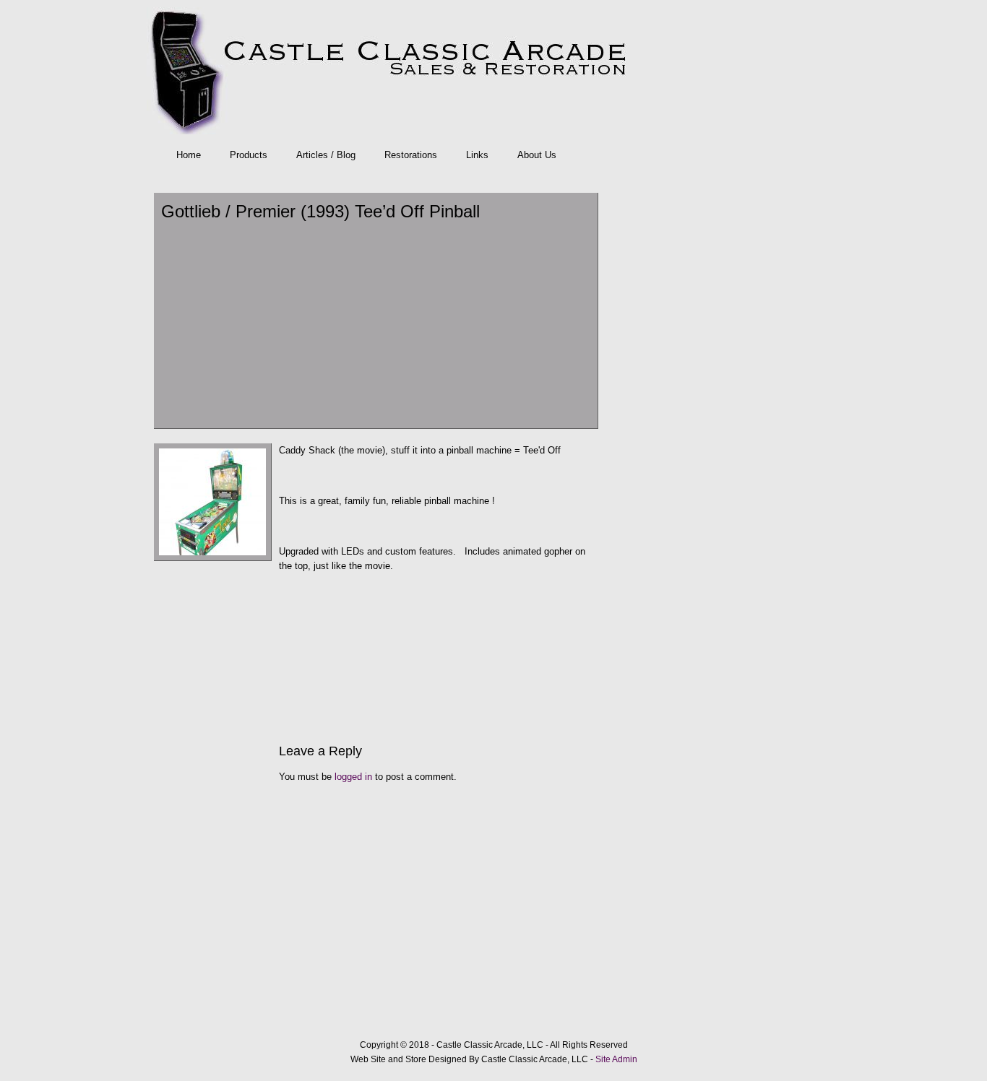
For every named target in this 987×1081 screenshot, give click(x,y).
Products (248, 154)
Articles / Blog (325, 154)
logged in (353, 776)
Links (477, 154)
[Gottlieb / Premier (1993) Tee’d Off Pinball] (213, 557)
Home (188, 154)
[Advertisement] (375, 323)
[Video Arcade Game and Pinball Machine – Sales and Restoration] (490, 70)
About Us (536, 154)
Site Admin (616, 1059)
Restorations (410, 154)
